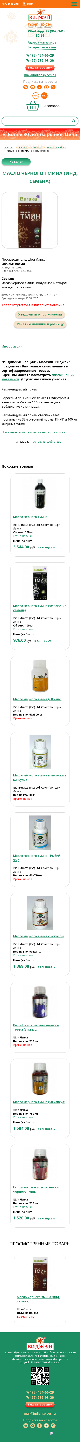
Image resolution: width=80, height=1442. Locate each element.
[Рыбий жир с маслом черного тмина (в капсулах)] (40, 1002)
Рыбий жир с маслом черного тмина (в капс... (36, 1027)
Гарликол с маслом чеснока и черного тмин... (36, 1189)
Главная (8, 147)
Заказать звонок (40, 67)
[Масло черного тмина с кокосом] (40, 913)
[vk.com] (25, 87)
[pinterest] (53, 87)
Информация (12, 346)
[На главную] (40, 20)
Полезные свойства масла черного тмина (33, 432)
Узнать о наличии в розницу (40, 324)
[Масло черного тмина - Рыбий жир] (40, 832)
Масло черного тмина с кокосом (38, 936)
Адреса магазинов (42, 42)
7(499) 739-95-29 (40, 60)
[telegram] (32, 87)
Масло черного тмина (30, 517)
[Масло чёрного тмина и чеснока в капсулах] (40, 752)
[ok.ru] (39, 87)
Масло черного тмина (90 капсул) (39, 1102)
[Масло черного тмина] (40, 494)
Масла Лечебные (56, 147)
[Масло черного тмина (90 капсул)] (40, 1079)
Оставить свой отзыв (47, 441)
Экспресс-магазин (42, 47)
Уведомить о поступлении (40, 314)
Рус (36, 95)
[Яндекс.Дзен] (46, 87)
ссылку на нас (57, 1355)
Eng (44, 95)
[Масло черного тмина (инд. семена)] (40, 1274)
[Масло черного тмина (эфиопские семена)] (40, 583)
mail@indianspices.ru (40, 75)
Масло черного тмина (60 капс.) (37, 699)
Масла (37, 147)
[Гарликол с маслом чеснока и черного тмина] (40, 1164)
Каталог (23, 147)
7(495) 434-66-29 (40, 55)
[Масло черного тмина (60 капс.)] (40, 676)
